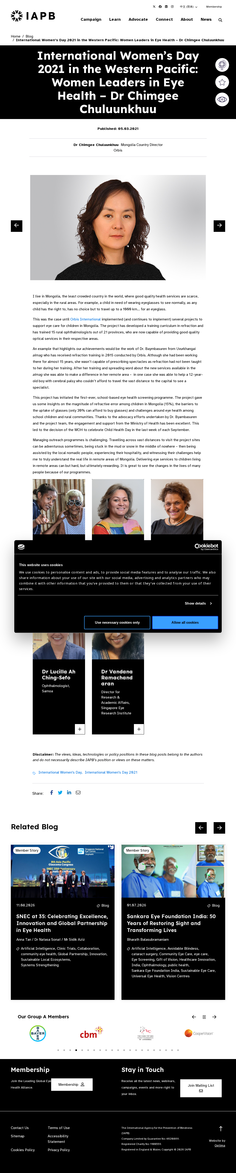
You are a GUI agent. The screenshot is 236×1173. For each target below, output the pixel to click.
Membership (214, 6)
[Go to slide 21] (178, 1050)
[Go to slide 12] (124, 1050)
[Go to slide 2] (64, 1050)
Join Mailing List (201, 1085)
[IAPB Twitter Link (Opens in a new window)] (154, 7)
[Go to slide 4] (76, 1050)
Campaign (91, 19)
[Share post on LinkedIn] (71, 793)
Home (16, 36)
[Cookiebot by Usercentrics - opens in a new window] (198, 547)
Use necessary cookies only (117, 622)
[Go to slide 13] (130, 1050)
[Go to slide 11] (118, 1050)
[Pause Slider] (204, 1017)
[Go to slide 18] (160, 1050)
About (187, 19)
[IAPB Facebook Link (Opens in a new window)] (160, 7)
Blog (29, 36)
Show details (195, 603)
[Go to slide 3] (70, 1050)
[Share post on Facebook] (54, 793)
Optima (220, 1145)
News (206, 19)
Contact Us (20, 1128)
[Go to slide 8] (100, 1050)
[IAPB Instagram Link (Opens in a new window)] (172, 7)
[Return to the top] (221, 1129)
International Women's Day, (60, 772)
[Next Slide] (219, 226)
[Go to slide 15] (142, 1050)
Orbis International (85, 319)
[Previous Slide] (16, 226)
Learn (115, 19)
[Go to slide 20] (172, 1050)
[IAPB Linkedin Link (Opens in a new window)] (166, 7)
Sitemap (17, 1136)
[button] (189, 7)
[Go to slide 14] (136, 1050)
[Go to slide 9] (106, 1050)
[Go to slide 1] (58, 1050)
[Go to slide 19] (166, 1050)
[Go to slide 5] (82, 1050)
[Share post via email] (80, 793)
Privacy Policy (59, 1150)
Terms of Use (59, 1128)
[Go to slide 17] (154, 1050)
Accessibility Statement (58, 1139)
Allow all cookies (185, 622)
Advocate (138, 19)
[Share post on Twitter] (62, 793)
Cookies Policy (23, 1150)
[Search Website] (220, 20)
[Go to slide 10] (112, 1050)
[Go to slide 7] (94, 1050)
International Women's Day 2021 (111, 772)
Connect (164, 19)
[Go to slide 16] (148, 1050)
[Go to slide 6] (88, 1050)
